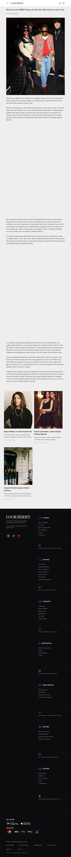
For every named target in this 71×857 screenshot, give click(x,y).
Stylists (40, 655)
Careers (40, 532)
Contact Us (41, 535)
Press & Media (42, 530)
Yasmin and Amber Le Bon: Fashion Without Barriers (47, 433)
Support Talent (42, 618)
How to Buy (41, 564)
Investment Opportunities (45, 736)
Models (40, 650)
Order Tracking (42, 574)
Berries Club (41, 611)
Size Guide (41, 577)
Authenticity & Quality (44, 579)
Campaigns (41, 606)
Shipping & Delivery (43, 566)
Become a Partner (43, 731)
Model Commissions (44, 694)
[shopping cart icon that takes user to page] (63, 3)
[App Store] (25, 823)
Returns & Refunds (43, 569)
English (8, 849)
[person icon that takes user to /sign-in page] (60, 3)
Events (40, 781)
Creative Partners (43, 734)
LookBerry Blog (42, 783)
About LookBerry (43, 522)
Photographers (42, 653)
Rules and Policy (52, 845)
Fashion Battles (42, 608)
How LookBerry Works (44, 527)
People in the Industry (44, 648)
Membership (41, 613)
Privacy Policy (10, 845)
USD (19, 849)
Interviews (41, 775)
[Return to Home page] (17, 3)
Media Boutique (43, 689)
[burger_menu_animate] (7, 3)
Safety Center (38, 845)
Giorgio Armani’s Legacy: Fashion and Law (17, 489)
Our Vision (41, 525)
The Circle (41, 616)
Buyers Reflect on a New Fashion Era (18, 432)
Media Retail (42, 692)
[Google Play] (12, 823)
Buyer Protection (43, 572)
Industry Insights (43, 778)
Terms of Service (24, 845)
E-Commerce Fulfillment (45, 697)
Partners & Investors (44, 739)
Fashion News (42, 773)
